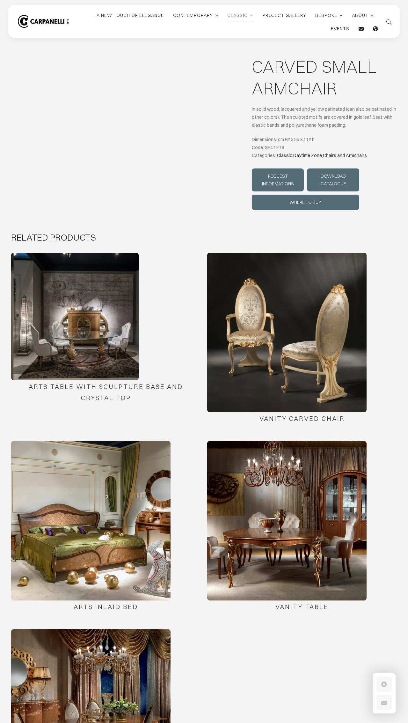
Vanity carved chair (302, 418)
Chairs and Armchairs (345, 155)
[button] (384, 684)
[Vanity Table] (287, 520)
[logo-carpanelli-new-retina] (43, 17)
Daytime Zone (307, 155)
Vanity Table (302, 607)
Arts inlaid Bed (106, 607)
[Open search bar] (389, 21)
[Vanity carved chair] (287, 332)
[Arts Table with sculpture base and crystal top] (75, 316)
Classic (284, 155)
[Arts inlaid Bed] (91, 520)
